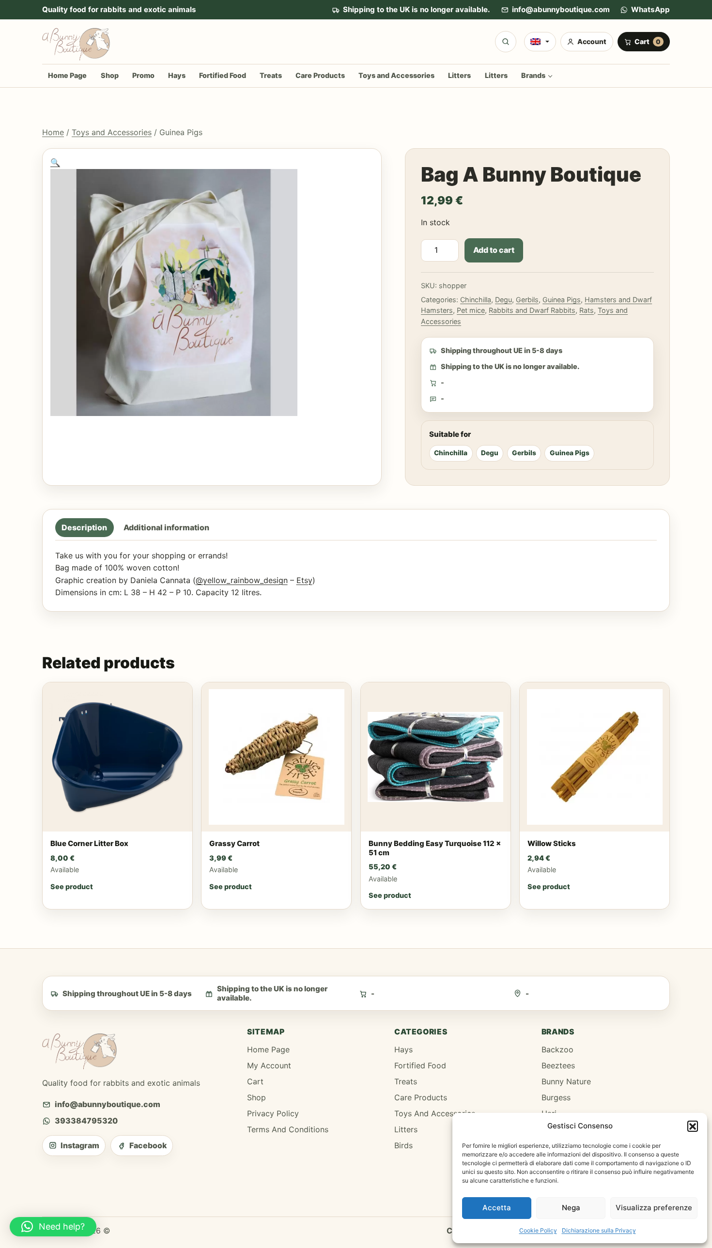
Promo (143, 75)
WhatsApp (650, 9)
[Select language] (540, 41)
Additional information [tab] (166, 528)
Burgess (556, 1097)
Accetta (496, 1207)
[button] (692, 1126)
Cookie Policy (538, 1230)
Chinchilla (475, 299)
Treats (271, 75)
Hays (177, 75)
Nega (571, 1207)
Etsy (304, 580)
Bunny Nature (566, 1081)
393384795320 (86, 1120)
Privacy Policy (273, 1113)
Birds (403, 1145)
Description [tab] (84, 528)
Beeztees (558, 1065)
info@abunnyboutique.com (561, 9)
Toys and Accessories (396, 75)
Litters (459, 75)
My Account (269, 1065)
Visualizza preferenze (654, 1207)
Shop (110, 75)
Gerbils (527, 299)
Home (53, 132)
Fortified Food (222, 75)
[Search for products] (505, 41)
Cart (255, 1081)
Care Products (320, 75)
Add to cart (493, 250)
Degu (503, 299)
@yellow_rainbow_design (242, 580)
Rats (586, 310)
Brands (533, 75)
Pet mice (471, 310)
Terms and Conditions (287, 1129)
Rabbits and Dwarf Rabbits (532, 310)
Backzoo (557, 1049)
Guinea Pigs (561, 299)
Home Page (67, 75)
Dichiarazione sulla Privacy (599, 1230)
